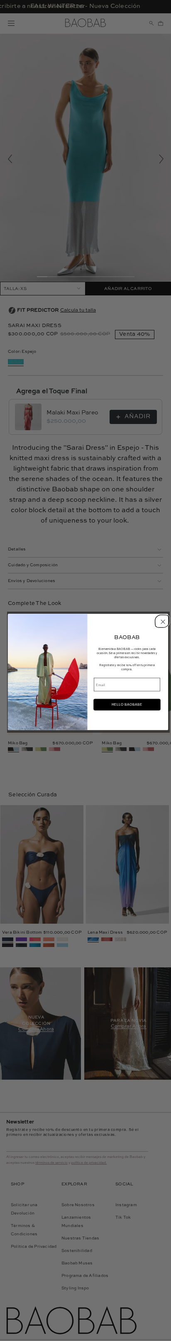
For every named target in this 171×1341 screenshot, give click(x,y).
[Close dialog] (161, 621)
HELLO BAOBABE (127, 705)
